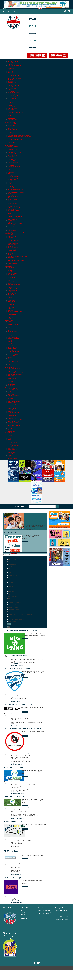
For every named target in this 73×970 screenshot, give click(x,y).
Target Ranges (11, 222)
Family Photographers (13, 151)
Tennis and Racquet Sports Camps (15, 112)
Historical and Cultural (13, 337)
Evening (10, 577)
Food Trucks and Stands (13, 291)
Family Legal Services (13, 149)
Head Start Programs (12, 129)
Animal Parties (11, 267)
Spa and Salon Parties (13, 313)
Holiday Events (11, 444)
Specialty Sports (11, 417)
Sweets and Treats (12, 384)
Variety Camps (11, 115)
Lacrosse (10, 405)
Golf (8, 397)
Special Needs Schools (13, 141)
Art (8, 323)
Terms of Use (24, 916)
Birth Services (11, 239)
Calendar (10, 11)
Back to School (11, 434)
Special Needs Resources (13, 161)
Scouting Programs (12, 353)
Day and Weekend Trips (13, 178)
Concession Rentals (12, 281)
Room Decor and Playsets (13, 382)
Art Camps (10, 64)
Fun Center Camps (12, 77)
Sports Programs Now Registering (15, 419)
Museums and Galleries (13, 203)
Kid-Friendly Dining (12, 378)
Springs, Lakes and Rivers (13, 217)
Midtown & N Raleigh (13, 607)
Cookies (9, 283)
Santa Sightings (11, 452)
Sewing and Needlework (13, 354)
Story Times (10, 360)
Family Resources (9, 145)
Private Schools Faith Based (14, 138)
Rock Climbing (11, 411)
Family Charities (11, 148)
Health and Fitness (12, 400)
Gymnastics (10, 398)
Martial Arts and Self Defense (14, 407)
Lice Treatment (11, 253)
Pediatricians (10, 262)
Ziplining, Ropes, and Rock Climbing (16, 232)
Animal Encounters (12, 168)
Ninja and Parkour (12, 408)
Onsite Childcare (11, 133)
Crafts (9, 328)
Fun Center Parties (12, 293)
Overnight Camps (12, 94)
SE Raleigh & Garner (13, 617)
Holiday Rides (11, 448)
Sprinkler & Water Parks (13, 219)
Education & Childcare (10, 122)
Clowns (9, 280)
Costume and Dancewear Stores (15, 374)
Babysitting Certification (13, 324)
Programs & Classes (9, 320)
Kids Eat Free (11, 380)
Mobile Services (12, 621)
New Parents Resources (13, 155)
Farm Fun (10, 439)
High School (11, 594)
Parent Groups (11, 156)
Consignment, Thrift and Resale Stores (16, 372)
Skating (9, 213)
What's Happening (9, 432)
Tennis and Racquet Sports (14, 425)
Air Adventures (11, 165)
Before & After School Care (14, 124)
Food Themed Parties (12, 290)
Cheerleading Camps (12, 68)
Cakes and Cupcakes (12, 273)
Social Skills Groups (12, 159)
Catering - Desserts (12, 276)
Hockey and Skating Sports (14, 401)
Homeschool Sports (12, 402)
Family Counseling (12, 249)
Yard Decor (10, 318)
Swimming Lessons (12, 424)
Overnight (10, 582)
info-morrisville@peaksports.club (18, 818)
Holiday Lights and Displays (14, 445)
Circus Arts (10, 326)
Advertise (22, 11)
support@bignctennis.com (17, 665)
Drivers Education (12, 333)
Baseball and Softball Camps (14, 65)
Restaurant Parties (12, 310)
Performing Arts (11, 350)
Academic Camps (12, 62)
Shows (9, 455)
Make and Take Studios (13, 199)
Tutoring (9, 143)
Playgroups (10, 158)
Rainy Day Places (12, 209)
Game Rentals (11, 294)
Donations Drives (11, 435)
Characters (10, 279)
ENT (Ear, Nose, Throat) (13, 247)
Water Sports (10, 429)
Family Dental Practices (13, 250)
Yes (9, 568)
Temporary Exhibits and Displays (15, 223)
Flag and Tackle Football (13, 395)
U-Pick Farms (11, 456)
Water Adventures (12, 230)
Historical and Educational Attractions (16, 192)
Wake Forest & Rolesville (14, 609)
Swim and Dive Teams (13, 422)
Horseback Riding (12, 404)
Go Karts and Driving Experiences (15, 189)
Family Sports (11, 394)
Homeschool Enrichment (13, 338)
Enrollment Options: (11, 571)
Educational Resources (13, 128)
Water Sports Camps (12, 119)
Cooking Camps (11, 69)
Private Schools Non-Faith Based (15, 139)
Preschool (10, 586)
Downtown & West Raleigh (14, 602)
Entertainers (10, 287)
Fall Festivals (11, 436)
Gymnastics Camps (12, 82)
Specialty (10, 357)
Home (4, 11)
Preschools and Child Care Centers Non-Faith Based (19, 136)
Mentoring (10, 341)
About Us (23, 912)
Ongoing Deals (11, 451)
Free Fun (10, 185)
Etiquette (10, 334)
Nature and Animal (12, 345)
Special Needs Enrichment (14, 355)
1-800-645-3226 (15, 900)
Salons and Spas (11, 212)
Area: (8, 600)
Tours (9, 227)
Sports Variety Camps (12, 106)
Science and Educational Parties (15, 311)
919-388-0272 (14, 817)
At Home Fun (11, 170)
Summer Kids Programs (13, 361)
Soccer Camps (11, 102)
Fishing (9, 183)
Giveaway (29, 11)
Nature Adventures (12, 205)
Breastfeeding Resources (13, 240)
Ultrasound (10, 264)
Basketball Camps (12, 67)
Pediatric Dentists (11, 259)
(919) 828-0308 (14, 763)
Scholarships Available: (12, 596)
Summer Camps (12, 564)
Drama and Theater (12, 331)
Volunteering (10, 365)
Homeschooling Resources (14, 153)
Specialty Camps (11, 105)
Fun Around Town (9, 163)
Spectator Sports (11, 215)
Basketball (10, 391)
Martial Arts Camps (12, 89)
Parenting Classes (12, 348)
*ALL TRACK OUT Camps (13, 61)
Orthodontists (11, 257)
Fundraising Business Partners (14, 152)
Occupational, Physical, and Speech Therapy (18, 256)
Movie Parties (11, 299)
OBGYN (9, 254)
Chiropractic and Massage (13, 243)
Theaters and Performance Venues (15, 225)
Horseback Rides (11, 193)
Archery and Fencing (12, 388)
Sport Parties (10, 316)
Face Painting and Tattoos (13, 289)
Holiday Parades (11, 446)
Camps (6, 60)
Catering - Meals (11, 277)
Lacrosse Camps (11, 87)
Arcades (9, 169)
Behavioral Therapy (12, 236)
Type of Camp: (10, 557)
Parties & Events (8, 266)
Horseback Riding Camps (13, 85)
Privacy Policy (24, 918)
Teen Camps (10, 111)
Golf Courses (11, 190)
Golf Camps (10, 81)
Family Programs (11, 335)
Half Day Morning (12, 572)
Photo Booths (11, 307)
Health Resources (9, 233)
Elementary (11, 589)
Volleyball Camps (11, 118)
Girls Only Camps (12, 79)
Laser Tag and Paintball (13, 196)
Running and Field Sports (13, 412)
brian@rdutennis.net (16, 874)
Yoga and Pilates (11, 431)
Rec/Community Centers (13, 210)
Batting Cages (11, 172)
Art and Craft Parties (12, 269)
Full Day (10, 580)
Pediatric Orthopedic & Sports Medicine (16, 260)
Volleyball (10, 428)
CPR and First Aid (12, 244)
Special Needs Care (12, 263)
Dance (9, 330)
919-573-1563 (14, 700)
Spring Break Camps (12, 108)
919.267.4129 (14, 791)
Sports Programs (8, 387)
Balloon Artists (11, 270)
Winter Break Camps (12, 121)
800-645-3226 (14, 725)
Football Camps (11, 74)
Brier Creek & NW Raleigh (14, 604)
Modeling (10, 343)
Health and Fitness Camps (14, 84)
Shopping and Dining (9, 367)
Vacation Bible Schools (13, 114)
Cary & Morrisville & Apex (14, 612)
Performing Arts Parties (13, 306)
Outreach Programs (12, 347)
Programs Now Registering (14, 351)
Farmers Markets (11, 375)
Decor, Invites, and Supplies (14, 284)
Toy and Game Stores (13, 385)
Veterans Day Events (12, 458)
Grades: (8, 584)
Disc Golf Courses (12, 179)
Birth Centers (11, 237)
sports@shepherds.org (16, 701)
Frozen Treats (11, 377)
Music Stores (10, 381)
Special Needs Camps (13, 104)
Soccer (9, 414)
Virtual (9, 364)
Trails (9, 229)
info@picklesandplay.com (17, 848)
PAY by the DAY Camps (13, 95)
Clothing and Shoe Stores (13, 371)
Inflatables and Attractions (13, 296)
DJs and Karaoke (11, 286)
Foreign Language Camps (13, 75)
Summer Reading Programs (14, 363)
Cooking (9, 327)
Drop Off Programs (12, 126)
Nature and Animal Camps (14, 92)
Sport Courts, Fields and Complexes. (16, 216)
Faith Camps (10, 72)
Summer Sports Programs (13, 421)
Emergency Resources (13, 146)
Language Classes (12, 340)
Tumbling (10, 427)
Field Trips (10, 182)
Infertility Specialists (12, 252)
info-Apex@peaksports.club (17, 793)
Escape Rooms (11, 180)
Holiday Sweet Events (12, 449)
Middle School (11, 591)
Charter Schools (11, 125)
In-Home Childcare (12, 132)
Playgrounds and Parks (13, 206)
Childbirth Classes (12, 242)
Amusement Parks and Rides (14, 166)
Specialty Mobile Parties (13, 314)
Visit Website (14, 553)
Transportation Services (13, 142)
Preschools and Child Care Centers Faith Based (18, 135)
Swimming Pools (11, 220)
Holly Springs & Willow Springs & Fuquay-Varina (20, 614)
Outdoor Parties (11, 301)
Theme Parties (11, 317)
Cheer (9, 392)
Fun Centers (10, 186)
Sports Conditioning (12, 418)
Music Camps (11, 91)
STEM (9, 358)
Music (9, 344)
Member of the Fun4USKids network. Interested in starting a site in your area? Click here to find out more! (45, 913)
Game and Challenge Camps (14, 78)
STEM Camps (11, 109)
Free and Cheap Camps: (12, 566)
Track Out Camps (12, 559)
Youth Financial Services (13, 162)
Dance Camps (11, 71)
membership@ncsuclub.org (17, 764)
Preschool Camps (12, 98)
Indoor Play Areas (12, 195)
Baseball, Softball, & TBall (13, 390)
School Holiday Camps (13, 101)
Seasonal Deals (11, 454)
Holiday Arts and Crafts (13, 442)
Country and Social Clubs (13, 176)
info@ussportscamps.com (17, 902)
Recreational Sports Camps (14, 99)
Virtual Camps (11, 116)
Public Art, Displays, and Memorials (16, 207)
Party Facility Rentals (12, 303)
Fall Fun (9, 438)
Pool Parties (10, 308)
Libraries (10, 198)
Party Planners (11, 304)
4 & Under (10, 321)
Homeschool (10, 131)
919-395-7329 (14, 873)
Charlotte (40, 8)
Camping (10, 175)
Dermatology (10, 246)
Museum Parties (11, 300)
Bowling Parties (11, 271)
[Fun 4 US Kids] (13, 22)
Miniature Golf (11, 200)
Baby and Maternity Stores (14, 368)
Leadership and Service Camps (15, 88)
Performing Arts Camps (13, 97)
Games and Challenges (13, 188)
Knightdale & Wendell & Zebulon (16, 619)
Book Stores (10, 370)
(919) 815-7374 (14, 663)
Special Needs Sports (12, 415)
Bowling (9, 173)
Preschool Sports (11, 409)
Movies (9, 202)
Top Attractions (11, 226)
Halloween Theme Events (13, 441)
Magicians (10, 297)
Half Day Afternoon (12, 575)
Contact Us (23, 914)
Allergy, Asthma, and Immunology (15, 234)
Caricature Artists (11, 274)
